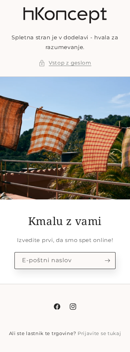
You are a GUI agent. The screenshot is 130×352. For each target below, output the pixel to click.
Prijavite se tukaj (99, 333)
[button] (65, 62)
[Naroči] (107, 260)
